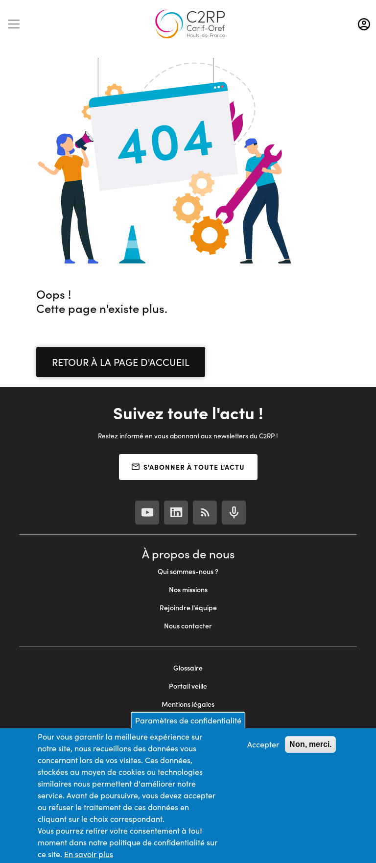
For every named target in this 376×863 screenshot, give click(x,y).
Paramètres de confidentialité (188, 720)
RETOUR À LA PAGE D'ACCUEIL (120, 361)
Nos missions (188, 589)
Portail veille (188, 686)
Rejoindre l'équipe (188, 607)
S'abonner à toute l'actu (194, 467)
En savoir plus (88, 854)
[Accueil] (189, 24)
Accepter (263, 744)
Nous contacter (188, 625)
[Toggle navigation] (13, 24)
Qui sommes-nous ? (188, 571)
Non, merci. (310, 744)
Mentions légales (188, 704)
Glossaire (188, 667)
